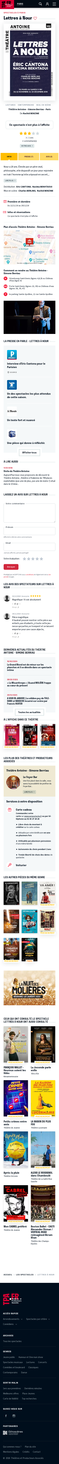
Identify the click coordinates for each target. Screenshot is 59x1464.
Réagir (14, 607)
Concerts (42, 1362)
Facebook (6, 1415)
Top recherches (29, 1398)
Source (13, 372)
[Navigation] (54, 4)
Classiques (33, 1367)
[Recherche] (40, 4)
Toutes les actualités (29, 712)
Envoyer (11, 566)
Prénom (9, 527)
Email (8, 543)
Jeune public (9, 1357)
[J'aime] (14, 604)
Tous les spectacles (12, 1341)
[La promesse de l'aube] (11, 893)
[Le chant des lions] (29, 893)
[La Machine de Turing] (11, 921)
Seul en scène (43, 105)
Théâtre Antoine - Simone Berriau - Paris (29, 109)
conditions (30, 574)
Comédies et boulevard (14, 1367)
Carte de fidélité (10, 1398)
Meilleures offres (11, 1393)
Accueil (8, 1275)
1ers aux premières (12, 1388)
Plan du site (30, 1446)
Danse (24, 1372)
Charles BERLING (27, 190)
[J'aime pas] (17, 604)
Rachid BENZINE (31, 113)
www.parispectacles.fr (33, 816)
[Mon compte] (47, 4)
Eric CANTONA (23, 186)
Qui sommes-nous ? (12, 1446)
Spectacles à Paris (15, 13)
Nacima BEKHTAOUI (42, 186)
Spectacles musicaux (13, 1362)
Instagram (14, 1415)
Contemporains (26, 105)
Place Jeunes (28, 1393)
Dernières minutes (33, 1388)
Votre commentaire (15, 503)
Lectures (10, 105)
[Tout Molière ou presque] (29, 921)
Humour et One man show (30, 1357)
